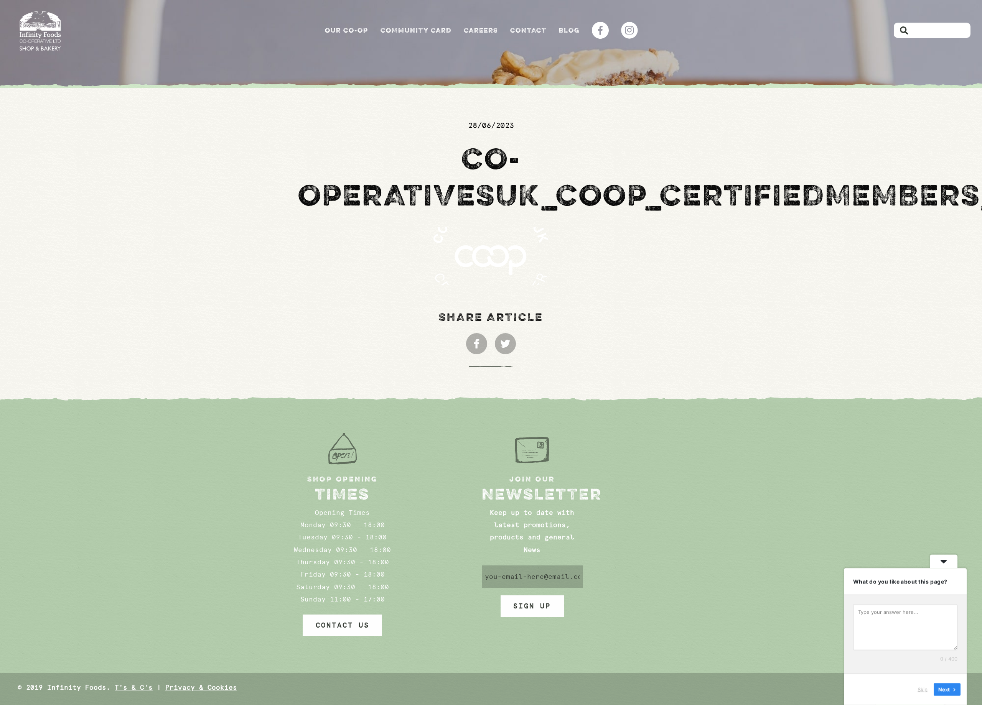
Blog (569, 30)
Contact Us (342, 625)
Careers (481, 30)
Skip (923, 689)
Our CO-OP (346, 30)
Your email (532, 576)
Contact (528, 30)
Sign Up (532, 606)
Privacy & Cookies (201, 687)
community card (416, 30)
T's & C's (134, 687)
